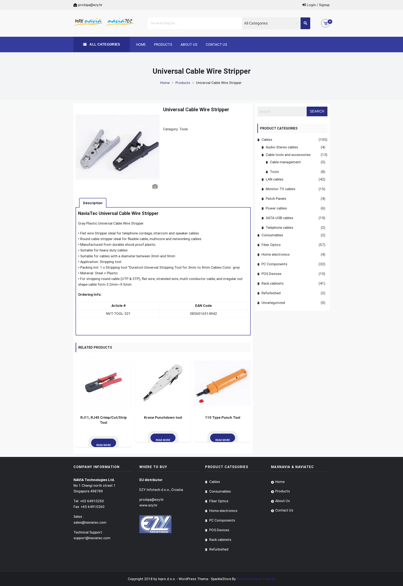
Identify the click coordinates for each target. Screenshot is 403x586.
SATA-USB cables (279, 218)
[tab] (92, 203)
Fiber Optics (271, 245)
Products (163, 44)
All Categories (104, 44)
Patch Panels (276, 198)
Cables (267, 139)
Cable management (285, 162)
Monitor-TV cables (280, 189)
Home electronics (276, 254)
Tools (183, 129)
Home (141, 44)
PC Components (274, 264)
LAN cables (274, 179)
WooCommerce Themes (256, 579)
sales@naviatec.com (89, 522)
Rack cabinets (273, 283)
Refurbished (271, 293)
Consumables (272, 235)
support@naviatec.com (91, 538)
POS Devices (271, 274)
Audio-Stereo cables (282, 147)
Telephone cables (279, 227)
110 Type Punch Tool (222, 417)
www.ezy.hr (148, 505)
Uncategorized (273, 303)
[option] (118, 149)
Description (92, 203)
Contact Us (216, 44)
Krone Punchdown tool (163, 417)
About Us (189, 44)
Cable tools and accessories (288, 155)
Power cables (276, 208)
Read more (103, 445)
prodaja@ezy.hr (90, 5)
